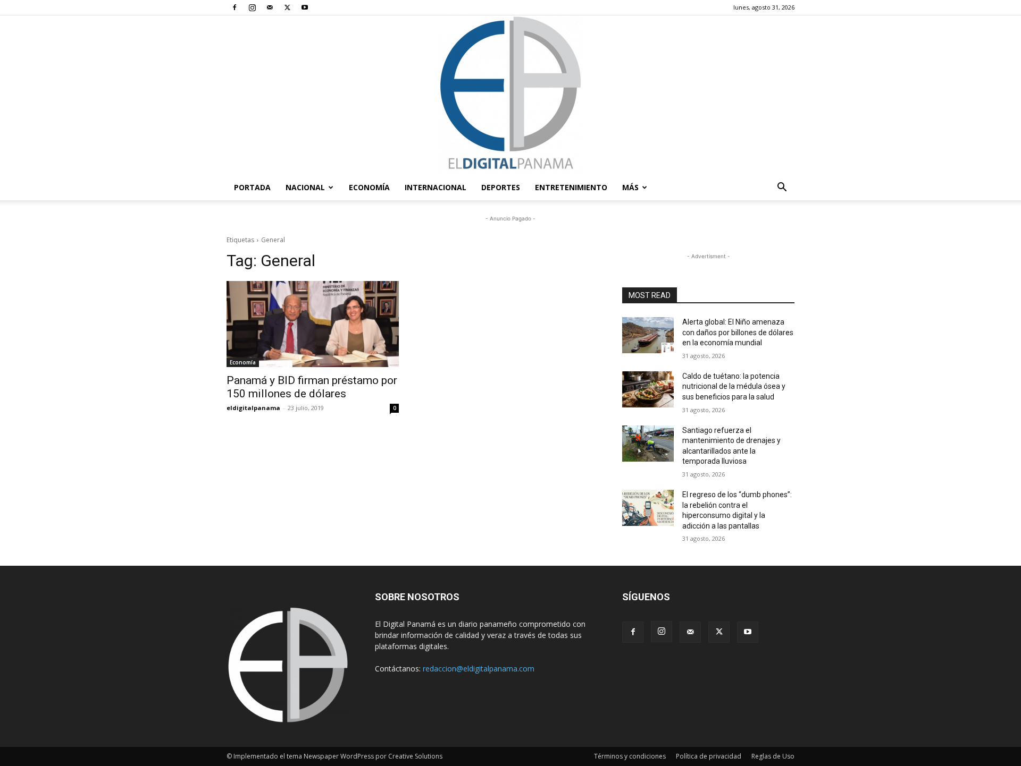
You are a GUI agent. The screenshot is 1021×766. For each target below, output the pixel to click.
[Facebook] (234, 7)
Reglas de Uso (772, 756)
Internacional (435, 187)
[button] (781, 188)
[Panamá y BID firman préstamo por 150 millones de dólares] (313, 324)
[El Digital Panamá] (510, 95)
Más (630, 187)
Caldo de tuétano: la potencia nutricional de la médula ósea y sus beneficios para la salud (733, 386)
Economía (369, 187)
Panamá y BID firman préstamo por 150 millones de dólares (312, 387)
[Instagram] (252, 7)
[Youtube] (305, 7)
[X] (287, 7)
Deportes (500, 187)
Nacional (305, 187)
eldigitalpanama (253, 408)
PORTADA (252, 187)
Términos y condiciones (630, 756)
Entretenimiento (571, 187)
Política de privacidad (708, 756)
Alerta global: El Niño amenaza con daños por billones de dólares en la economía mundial (737, 332)
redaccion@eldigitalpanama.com (478, 668)
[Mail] (270, 7)
